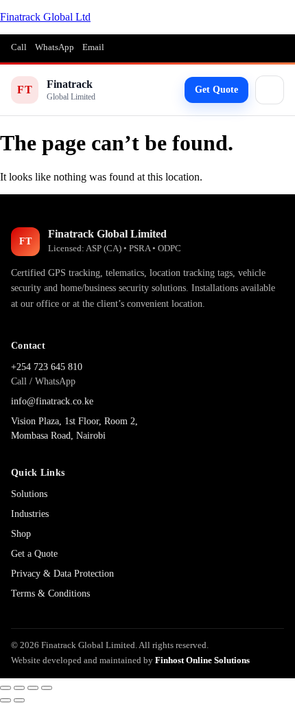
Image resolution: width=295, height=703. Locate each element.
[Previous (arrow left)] (5, 700)
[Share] (32, 688)
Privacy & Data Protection (62, 573)
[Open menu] (269, 90)
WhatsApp (54, 47)
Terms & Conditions (50, 593)
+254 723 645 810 (46, 367)
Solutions (29, 494)
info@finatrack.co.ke (52, 401)
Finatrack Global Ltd (45, 17)
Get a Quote (34, 554)
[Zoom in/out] (5, 688)
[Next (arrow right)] (19, 700)
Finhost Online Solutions (202, 660)
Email (93, 47)
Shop (21, 534)
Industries (30, 514)
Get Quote (216, 89)
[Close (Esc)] (46, 688)
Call (19, 47)
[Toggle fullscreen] (19, 688)
